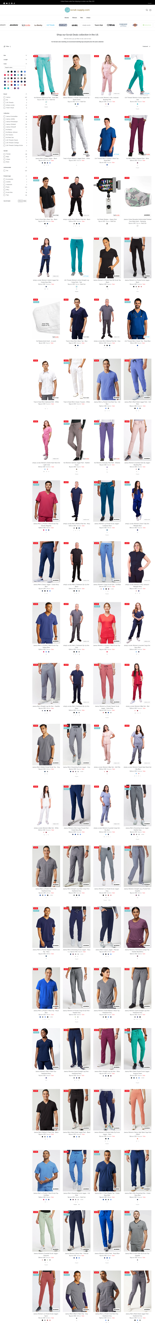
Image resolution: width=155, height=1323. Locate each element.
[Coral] (5, 75)
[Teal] (8, 88)
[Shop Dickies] (121, 25)
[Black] (11, 71)
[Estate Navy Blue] (15, 75)
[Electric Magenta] (11, 75)
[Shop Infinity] (145, 25)
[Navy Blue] (25, 81)
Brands (67, 17)
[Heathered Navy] (5, 81)
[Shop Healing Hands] (132, 25)
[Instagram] (9, 3)
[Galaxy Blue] (21, 75)
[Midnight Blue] (15, 81)
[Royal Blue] (15, 85)
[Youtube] (6, 3)
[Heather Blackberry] (15, 78)
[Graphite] (5, 78)
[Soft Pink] (21, 85)
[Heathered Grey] (25, 78)
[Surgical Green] (5, 88)
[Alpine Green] (8, 71)
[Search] (147, 10)
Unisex (88, 17)
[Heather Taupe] (21, 78)
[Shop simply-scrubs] (72, 25)
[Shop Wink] (96, 25)
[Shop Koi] (12, 25)
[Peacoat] (5, 85)
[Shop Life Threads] (36, 25)
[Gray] (8, 78)
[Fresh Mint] (18, 75)
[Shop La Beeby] (24, 25)
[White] (11, 88)
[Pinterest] (11, 3)
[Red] (11, 85)
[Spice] (25, 85)
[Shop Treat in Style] (84, 25)
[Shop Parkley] (48, 25)
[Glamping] (25, 75)
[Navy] (21, 81)
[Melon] (11, 81)
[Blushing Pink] (18, 71)
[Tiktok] (14, 3)
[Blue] (15, 71)
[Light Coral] (8, 81)
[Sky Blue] (18, 85)
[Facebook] (4, 3)
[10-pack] (5, 71)
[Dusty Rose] (8, 75)
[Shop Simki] (61, 25)
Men (81, 17)
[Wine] (15, 88)
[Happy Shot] (11, 78)
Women (74, 17)
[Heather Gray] (18, 78)
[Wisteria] (18, 88)
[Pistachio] (8, 85)
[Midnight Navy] (18, 81)
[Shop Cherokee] (109, 25)
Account (149, 3)
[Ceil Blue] (25, 71)
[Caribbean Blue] (21, 71)
